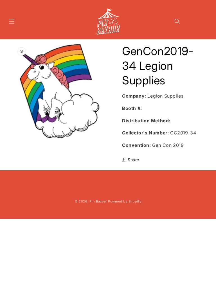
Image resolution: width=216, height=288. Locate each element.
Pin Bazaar (98, 201)
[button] (12, 21)
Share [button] (133, 159)
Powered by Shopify (124, 201)
